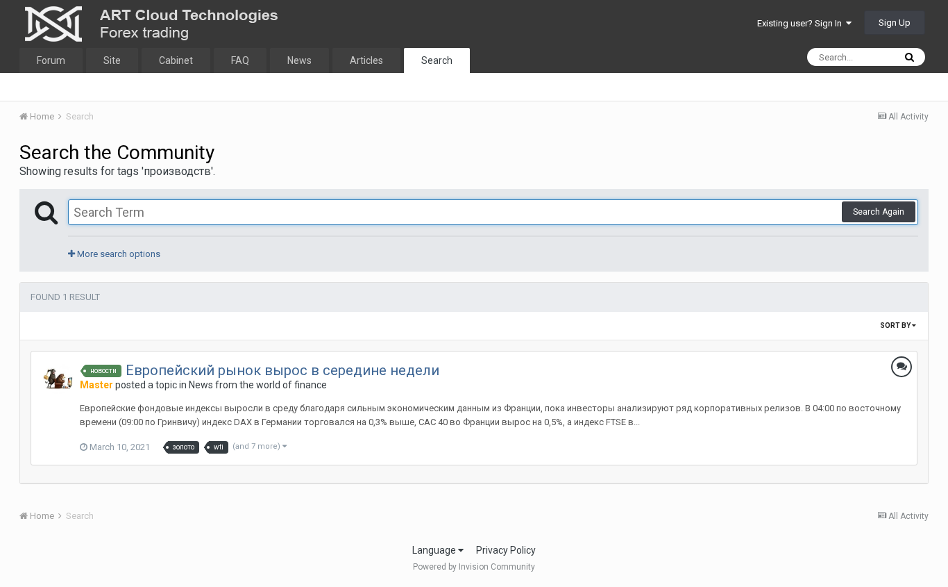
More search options (117, 254)
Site (112, 60)
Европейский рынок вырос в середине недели (282, 370)
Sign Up (895, 22)
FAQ (240, 60)
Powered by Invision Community (474, 567)
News (299, 60)
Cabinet (176, 60)
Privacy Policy (506, 550)
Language (435, 550)
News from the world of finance (258, 384)
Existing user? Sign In (801, 23)
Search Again (878, 212)
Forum (51, 60)
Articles (366, 60)
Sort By (896, 325)
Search (436, 60)
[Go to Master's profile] (58, 378)
